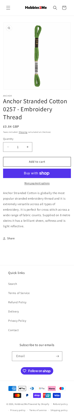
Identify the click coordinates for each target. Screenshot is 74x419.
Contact (13, 330)
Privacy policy (17, 410)
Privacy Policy (17, 320)
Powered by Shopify (38, 403)
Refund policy (60, 404)
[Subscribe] (57, 356)
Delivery (13, 311)
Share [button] (11, 238)
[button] (8, 7)
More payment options (37, 183)
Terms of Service (19, 293)
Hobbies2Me (21, 403)
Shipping (23, 132)
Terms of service (38, 410)
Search (12, 284)
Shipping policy (59, 410)
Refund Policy (17, 302)
